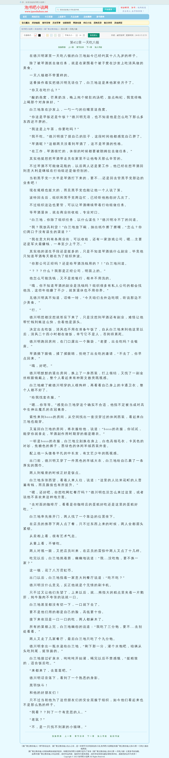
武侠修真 (36, 23)
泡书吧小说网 (36, 7)
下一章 (89, 47)
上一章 (71, 47)
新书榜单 (100, 17)
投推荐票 (62, 47)
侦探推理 (67, 23)
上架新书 (62, 17)
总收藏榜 (87, 17)
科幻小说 (87, 23)
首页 (25, 17)
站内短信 (142, 8)
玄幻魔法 (26, 23)
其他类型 (118, 23)
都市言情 (46, 23)
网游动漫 (77, 23)
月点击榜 (75, 17)
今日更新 (49, 17)
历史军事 (56, 23)
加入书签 (98, 47)
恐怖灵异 (98, 23)
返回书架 (115, 736)
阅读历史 (36, 17)
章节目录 (80, 47)
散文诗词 (108, 23)
